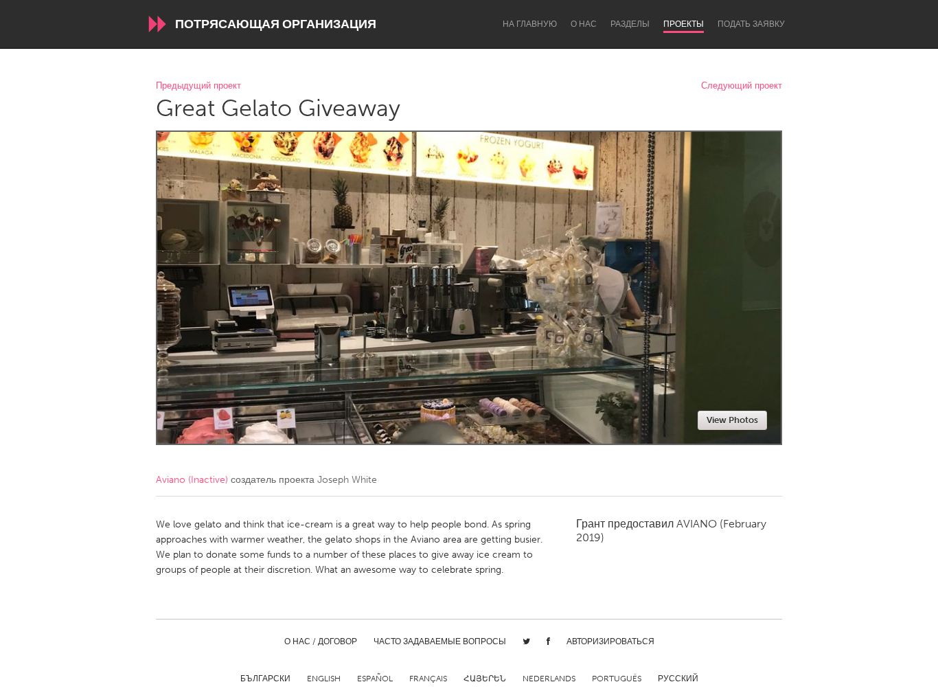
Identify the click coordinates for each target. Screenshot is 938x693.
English (324, 678)
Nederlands (549, 678)
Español (375, 678)
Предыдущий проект (198, 86)
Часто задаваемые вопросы (440, 641)
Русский (678, 678)
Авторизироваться (610, 641)
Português (616, 678)
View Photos (732, 420)
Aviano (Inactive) (192, 480)
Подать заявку (751, 24)
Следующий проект (741, 86)
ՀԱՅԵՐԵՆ (485, 678)
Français (428, 678)
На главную (530, 24)
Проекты (683, 24)
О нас (584, 24)
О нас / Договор (320, 641)
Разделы (630, 24)
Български (265, 678)
